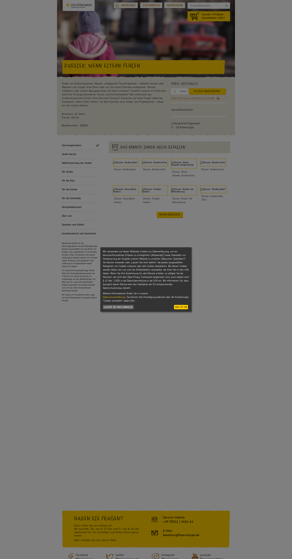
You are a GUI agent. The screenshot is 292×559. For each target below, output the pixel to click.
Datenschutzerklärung (114, 296)
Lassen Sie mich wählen (118, 307)
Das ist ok (181, 307)
